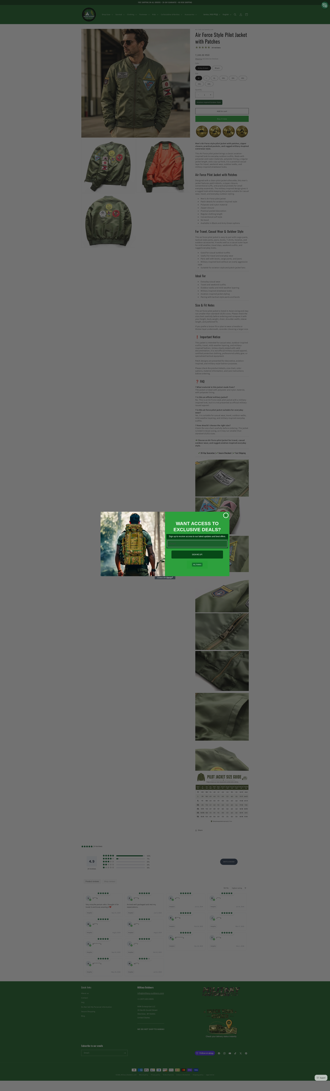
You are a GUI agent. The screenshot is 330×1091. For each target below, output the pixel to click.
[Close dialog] (226, 515)
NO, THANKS (197, 564)
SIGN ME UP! (197, 554)
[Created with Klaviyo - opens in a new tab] (165, 577)
